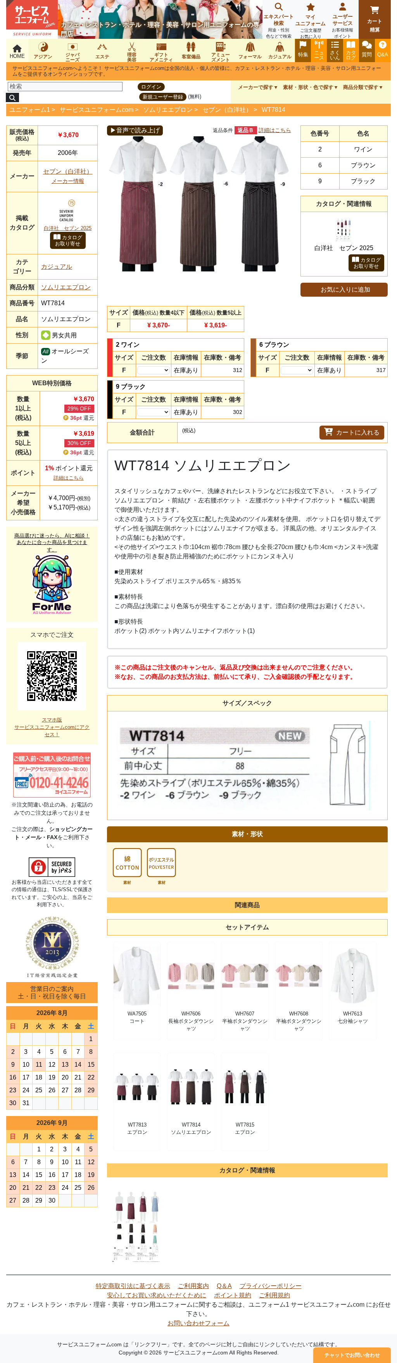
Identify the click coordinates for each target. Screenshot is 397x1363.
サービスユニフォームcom (96, 109)
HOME (17, 56)
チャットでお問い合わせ (352, 1355)
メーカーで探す (255, 87)
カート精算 (374, 25)
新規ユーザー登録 (163, 97)
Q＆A (224, 1286)
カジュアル (56, 266)
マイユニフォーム (310, 26)
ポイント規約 (232, 1295)
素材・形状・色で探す (308, 87)
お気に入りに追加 (345, 289)
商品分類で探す (360, 87)
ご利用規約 (274, 1295)
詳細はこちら (69, 478)
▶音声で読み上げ (135, 130)
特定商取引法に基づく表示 (133, 1286)
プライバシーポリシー (271, 1286)
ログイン (151, 87)
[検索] (12, 97)
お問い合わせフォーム (198, 1323)
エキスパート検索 (279, 26)
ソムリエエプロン (168, 109)
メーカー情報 (68, 181)
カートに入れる (358, 432)
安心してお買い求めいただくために (156, 1295)
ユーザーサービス (342, 26)
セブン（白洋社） (227, 109)
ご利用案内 (193, 1286)
